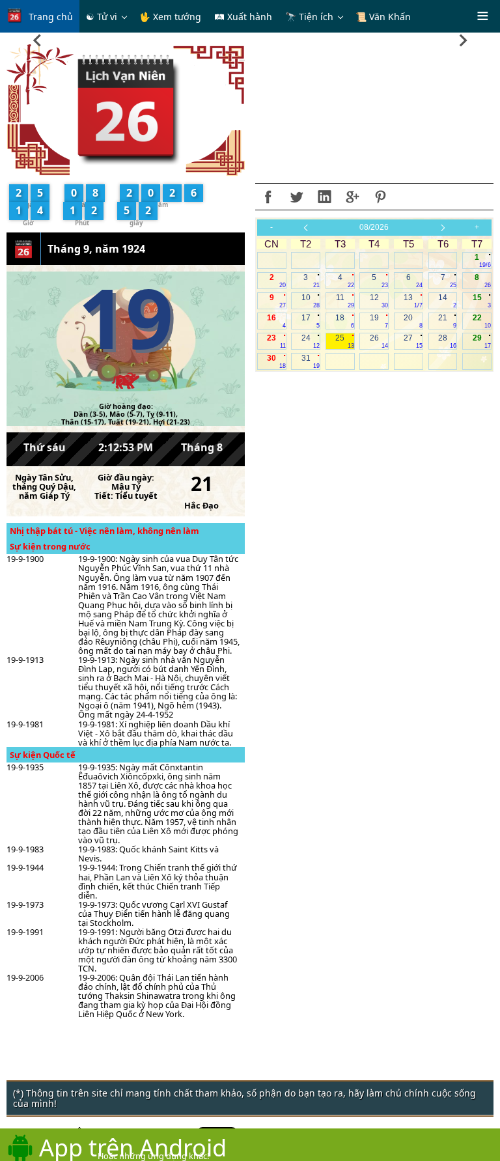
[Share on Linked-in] (324, 197)
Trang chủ (51, 16)
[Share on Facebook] (268, 197)
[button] (37, 37)
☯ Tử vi (101, 16)
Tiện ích (316, 16)
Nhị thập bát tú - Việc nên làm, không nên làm (104, 531)
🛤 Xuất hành (243, 16)
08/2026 (374, 227)
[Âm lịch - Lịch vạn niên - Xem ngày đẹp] (126, 109)
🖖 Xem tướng (170, 16)
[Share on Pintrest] (380, 197)
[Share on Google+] (352, 197)
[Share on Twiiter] (296, 197)
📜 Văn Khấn (383, 16)
